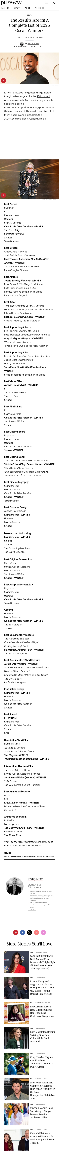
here (39, 846)
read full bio (32, 910)
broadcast (14, 107)
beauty (17, 8)
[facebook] (22, 932)
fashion (5, 8)
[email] (43, 932)
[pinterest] (3, 80)
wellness (39, 8)
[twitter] (29, 932)
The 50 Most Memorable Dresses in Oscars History (29, 856)
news (29, 15)
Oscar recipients (19, 119)
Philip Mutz (33, 44)
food (27, 8)
